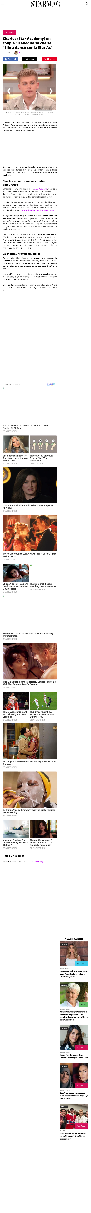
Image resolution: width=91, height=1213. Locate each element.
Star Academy (37, 861)
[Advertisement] (45, 24)
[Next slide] (51, 91)
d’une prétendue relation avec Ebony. (37, 210)
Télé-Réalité (81, 964)
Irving (21, 53)
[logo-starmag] (45, 4)
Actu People (82, 1047)
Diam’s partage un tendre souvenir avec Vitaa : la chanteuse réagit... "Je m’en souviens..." (74, 1096)
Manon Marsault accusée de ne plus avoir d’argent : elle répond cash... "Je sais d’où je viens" (74, 974)
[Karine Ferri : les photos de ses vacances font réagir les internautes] (74, 1037)
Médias (83, 1004)
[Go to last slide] (9, 91)
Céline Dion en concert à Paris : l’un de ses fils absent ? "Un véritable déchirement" (73, 1136)
